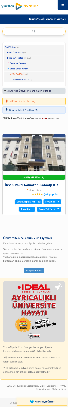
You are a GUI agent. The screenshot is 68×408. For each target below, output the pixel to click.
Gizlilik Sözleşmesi (49, 386)
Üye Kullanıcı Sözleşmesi (25, 386)
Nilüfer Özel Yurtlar (18, 74)
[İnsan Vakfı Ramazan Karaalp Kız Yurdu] (34, 152)
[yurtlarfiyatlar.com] (28, 5)
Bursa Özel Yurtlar (15, 52)
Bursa (39, 190)
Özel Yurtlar (10, 47)
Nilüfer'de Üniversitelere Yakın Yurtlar (28, 90)
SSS (8, 386)
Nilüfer (32, 190)
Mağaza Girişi (59, 389)
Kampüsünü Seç (34, 270)
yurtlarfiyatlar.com (63, 5)
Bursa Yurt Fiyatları (19, 58)
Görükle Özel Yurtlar (20, 79)
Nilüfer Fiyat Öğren (45, 401)
